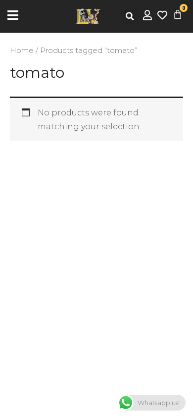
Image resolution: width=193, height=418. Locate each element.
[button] (130, 16)
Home (22, 50)
